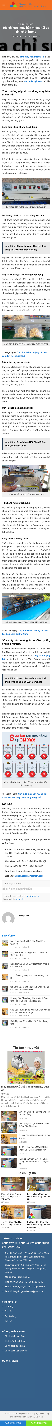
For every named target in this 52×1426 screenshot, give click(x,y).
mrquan (36, 36)
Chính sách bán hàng (15, 1336)
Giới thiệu (9, 1306)
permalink (20, 899)
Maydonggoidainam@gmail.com (28, 1291)
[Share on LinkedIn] (29, 889)
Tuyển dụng (10, 1316)
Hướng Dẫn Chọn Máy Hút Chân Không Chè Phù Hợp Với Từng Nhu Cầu (29, 999)
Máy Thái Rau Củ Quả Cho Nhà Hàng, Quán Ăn (28, 942)
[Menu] (4, 4)
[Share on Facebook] (9, 889)
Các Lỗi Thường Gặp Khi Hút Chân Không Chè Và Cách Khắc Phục (30, 1011)
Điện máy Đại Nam (32, 81)
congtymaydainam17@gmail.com (29, 1286)
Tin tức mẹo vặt (26, 24)
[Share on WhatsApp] (4, 889)
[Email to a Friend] (19, 889)
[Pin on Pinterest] (24, 889)
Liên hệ (8, 1321)
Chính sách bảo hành (15, 1346)
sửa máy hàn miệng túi (32, 56)
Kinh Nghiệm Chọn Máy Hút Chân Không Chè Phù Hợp (29, 965)
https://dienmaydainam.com (28, 876)
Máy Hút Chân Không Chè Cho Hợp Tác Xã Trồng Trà (29, 953)
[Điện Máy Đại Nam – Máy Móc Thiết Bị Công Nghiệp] (28, 5)
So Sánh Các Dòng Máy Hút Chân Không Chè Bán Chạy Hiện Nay (29, 988)
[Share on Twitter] (14, 889)
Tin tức (8, 1311)
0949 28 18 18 (36, 1281)
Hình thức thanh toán (15, 1341)
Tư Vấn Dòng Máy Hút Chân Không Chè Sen (29, 976)
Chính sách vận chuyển (16, 1350)
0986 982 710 (20, 1281)
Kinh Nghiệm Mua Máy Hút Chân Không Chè (29, 1022)
